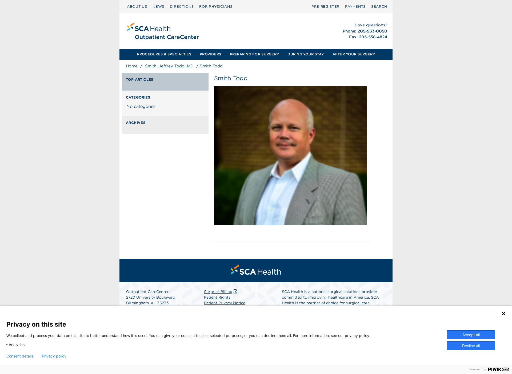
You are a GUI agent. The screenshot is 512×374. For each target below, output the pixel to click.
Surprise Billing (218, 292)
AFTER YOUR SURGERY (354, 54)
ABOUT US (137, 7)
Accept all (471, 334)
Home (132, 66)
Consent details (19, 356)
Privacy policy (54, 356)
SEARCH (379, 7)
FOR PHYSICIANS (215, 7)
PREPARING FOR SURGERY (254, 54)
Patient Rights (217, 297)
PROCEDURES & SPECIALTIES (164, 54)
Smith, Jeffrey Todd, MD (169, 66)
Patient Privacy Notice (224, 303)
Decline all (471, 345)
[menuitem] (137, 6)
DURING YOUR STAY (305, 54)
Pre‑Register (325, 7)
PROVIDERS (210, 54)
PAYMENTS (355, 7)
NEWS (158, 7)
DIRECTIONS (182, 7)
